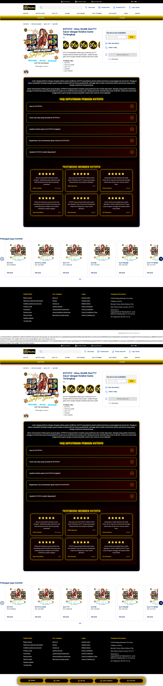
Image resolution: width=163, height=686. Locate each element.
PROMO (33, 680)
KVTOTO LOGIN (40, 13)
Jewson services (57, 306)
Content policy (86, 298)
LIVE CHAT (132, 680)
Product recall (27, 306)
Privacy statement (87, 306)
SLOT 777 (54, 13)
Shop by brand (27, 315)
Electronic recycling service (60, 315)
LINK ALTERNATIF (107, 680)
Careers (54, 301)
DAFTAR (137, 13)
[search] (60, 7)
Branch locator (27, 298)
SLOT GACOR (112, 13)
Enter (131, 37)
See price (10, 272)
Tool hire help (27, 321)
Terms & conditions (87, 309)
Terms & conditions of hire (89, 312)
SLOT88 (67, 13)
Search (40, 7)
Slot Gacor (115, 59)
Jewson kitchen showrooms (60, 309)
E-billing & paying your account (32, 304)
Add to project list (123, 55)
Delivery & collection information (33, 301)
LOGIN (126, 13)
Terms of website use (88, 315)
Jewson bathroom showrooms (61, 312)
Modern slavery (86, 304)
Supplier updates (28, 318)
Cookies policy (86, 301)
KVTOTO (25, 13)
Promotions (26, 309)
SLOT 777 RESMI (96, 13)
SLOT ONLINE (81, 13)
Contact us (55, 304)
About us (55, 298)
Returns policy (27, 312)
